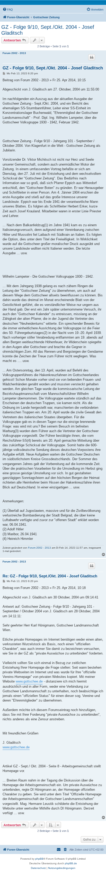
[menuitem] (8, 9)
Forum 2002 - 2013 (14, 53)
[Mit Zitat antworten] (91, 57)
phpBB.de (71, 863)
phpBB (39, 858)
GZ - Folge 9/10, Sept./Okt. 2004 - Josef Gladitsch (47, 30)
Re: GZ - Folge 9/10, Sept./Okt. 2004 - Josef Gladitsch (50, 576)
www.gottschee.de (29, 681)
